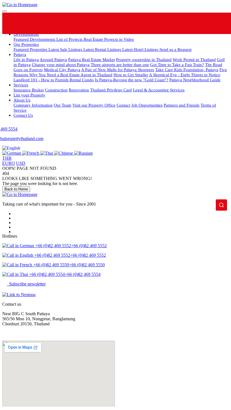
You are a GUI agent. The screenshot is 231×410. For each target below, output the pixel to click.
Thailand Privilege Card (111, 89)
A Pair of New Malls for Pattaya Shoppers (117, 69)
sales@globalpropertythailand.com (33, 333)
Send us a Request (175, 49)
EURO (8, 163)
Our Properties (26, 44)
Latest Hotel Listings (140, 49)
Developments (26, 34)
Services (21, 84)
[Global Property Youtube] (165, 23)
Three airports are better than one (120, 64)
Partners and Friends (181, 105)
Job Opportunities (147, 105)
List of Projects (70, 39)
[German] (12, 153)
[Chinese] (64, 153)
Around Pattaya (53, 59)
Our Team (62, 105)
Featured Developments (35, 39)
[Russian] (83, 153)
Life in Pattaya (26, 59)
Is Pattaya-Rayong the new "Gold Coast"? (131, 79)
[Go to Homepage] (19, 4)
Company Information (33, 105)
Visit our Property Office (93, 105)
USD (20, 163)
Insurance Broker (29, 89)
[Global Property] (79, 23)
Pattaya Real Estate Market (91, 59)
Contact (123, 105)
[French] (31, 153)
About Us (22, 100)
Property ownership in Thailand (144, 59)
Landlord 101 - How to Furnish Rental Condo (54, 79)
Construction (56, 89)
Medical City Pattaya (62, 69)
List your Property (29, 95)
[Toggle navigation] (4, 11)
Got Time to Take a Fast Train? (177, 64)
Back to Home (16, 189)
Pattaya (20, 54)
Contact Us (23, 115)
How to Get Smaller (131, 74)
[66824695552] (100, 23)
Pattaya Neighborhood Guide (195, 79)
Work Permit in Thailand (194, 59)
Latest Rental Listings (102, 49)
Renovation (79, 89)
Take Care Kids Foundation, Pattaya (186, 69)
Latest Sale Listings (65, 49)
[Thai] (47, 153)
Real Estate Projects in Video (109, 39)
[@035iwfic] (122, 23)
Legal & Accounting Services (159, 89)
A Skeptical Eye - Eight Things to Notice (184, 74)
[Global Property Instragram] (143, 23)
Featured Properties (31, 49)
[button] (11, 148)
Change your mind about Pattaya (61, 64)
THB (7, 158)
